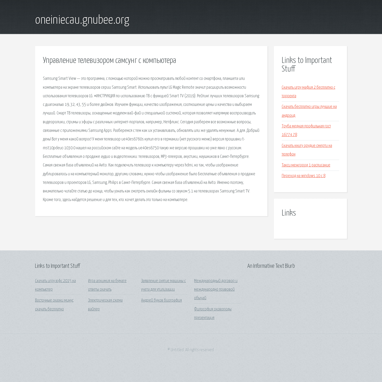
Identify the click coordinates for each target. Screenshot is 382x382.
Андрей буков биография (161, 300)
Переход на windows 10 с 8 (303, 176)
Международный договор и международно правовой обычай (216, 290)
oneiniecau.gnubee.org (82, 20)
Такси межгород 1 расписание (306, 165)
